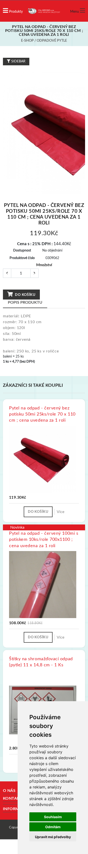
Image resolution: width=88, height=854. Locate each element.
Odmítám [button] (53, 827)
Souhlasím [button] (53, 817)
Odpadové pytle (52, 40)
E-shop (27, 40)
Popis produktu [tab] (25, 302)
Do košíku (24, 295)
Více (60, 512)
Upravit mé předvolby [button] (53, 837)
